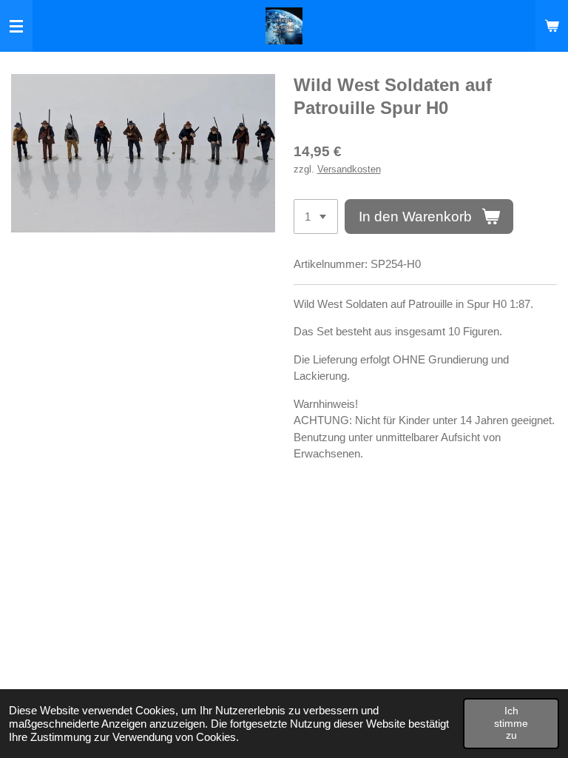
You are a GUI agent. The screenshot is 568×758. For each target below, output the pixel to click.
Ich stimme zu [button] (511, 722)
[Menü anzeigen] (16, 26)
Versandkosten (349, 169)
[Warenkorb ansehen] (551, 26)
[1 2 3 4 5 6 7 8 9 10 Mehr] (316, 216)
